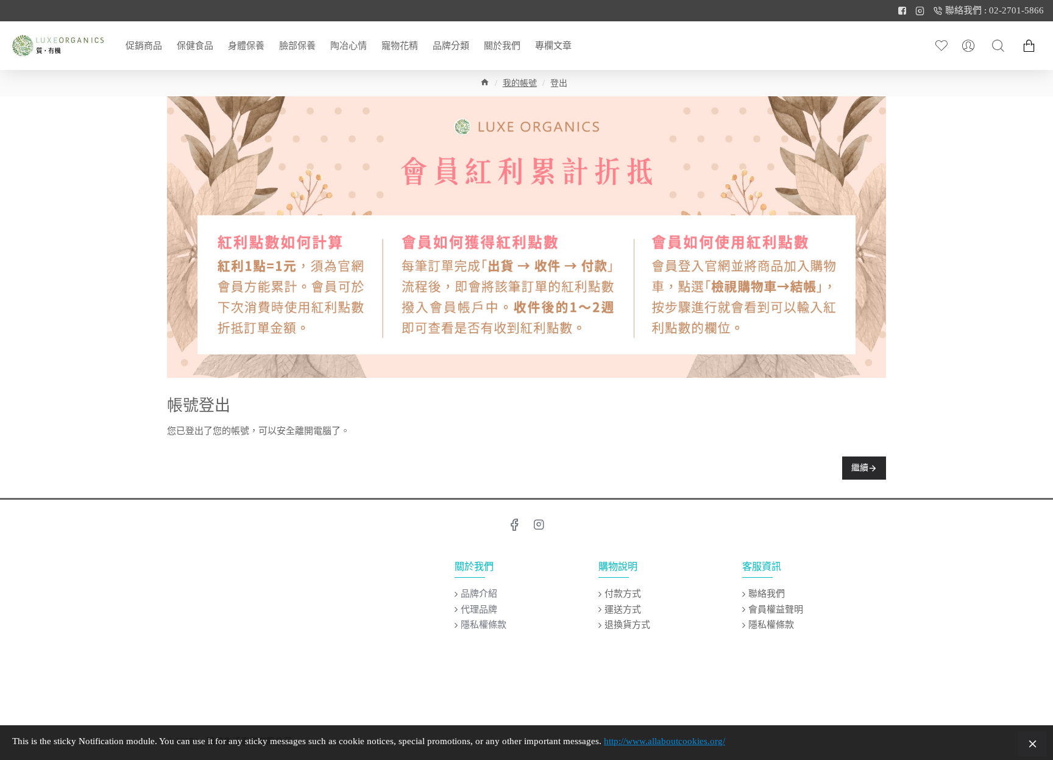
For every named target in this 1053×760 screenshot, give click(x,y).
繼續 (859, 467)
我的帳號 (520, 83)
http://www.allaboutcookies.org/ (664, 741)
